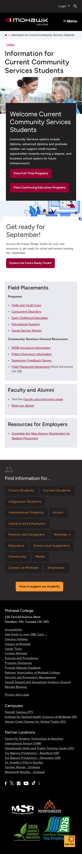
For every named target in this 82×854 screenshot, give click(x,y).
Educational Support (26, 324)
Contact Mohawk (16, 653)
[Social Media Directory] (39, 783)
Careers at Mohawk (17, 644)
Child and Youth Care (26, 305)
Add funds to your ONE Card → (26, 634)
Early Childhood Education (30, 318)
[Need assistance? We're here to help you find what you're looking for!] (69, 841)
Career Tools (13, 648)
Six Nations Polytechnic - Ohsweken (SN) (32, 758)
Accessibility (13, 629)
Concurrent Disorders (26, 311)
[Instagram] (19, 783)
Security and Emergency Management (30, 677)
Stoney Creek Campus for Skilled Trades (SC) (35, 721)
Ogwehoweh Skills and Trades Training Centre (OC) (39, 748)
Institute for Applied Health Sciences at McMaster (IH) (41, 717)
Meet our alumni (23, 405)
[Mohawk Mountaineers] (49, 814)
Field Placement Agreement (31, 366)
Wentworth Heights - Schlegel (25, 772)
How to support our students (39, 586)
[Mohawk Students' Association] (23, 814)
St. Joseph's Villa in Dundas (24, 762)
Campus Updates (16, 639)
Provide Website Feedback (23, 667)
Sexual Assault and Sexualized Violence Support (38, 682)
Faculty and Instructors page (43, 399)
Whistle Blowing (16, 687)
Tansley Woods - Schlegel (22, 767)
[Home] (26, 21)
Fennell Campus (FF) (19, 712)
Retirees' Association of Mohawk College (32, 672)
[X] (12, 783)
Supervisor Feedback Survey (32, 360)
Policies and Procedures (21, 658)
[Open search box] (73, 6)
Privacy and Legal (17, 694)
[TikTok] (33, 783)
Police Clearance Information (32, 354)
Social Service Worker (27, 330)
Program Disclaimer (18, 663)
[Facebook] (6, 783)
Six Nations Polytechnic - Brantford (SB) (32, 753)
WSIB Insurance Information (31, 347)
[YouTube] (26, 783)
